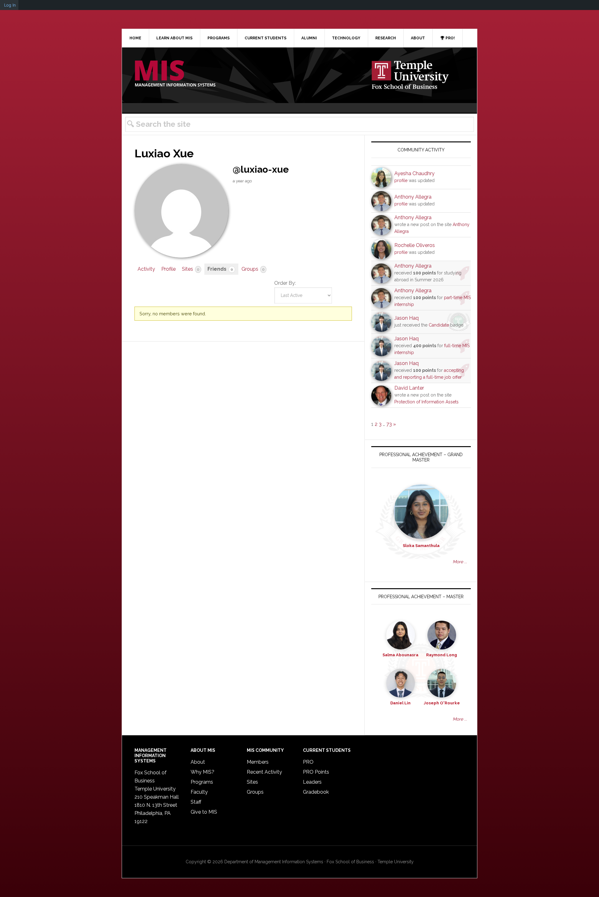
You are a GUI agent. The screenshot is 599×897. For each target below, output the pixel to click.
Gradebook (316, 792)
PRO (308, 762)
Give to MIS (204, 812)
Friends (220, 269)
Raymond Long (441, 655)
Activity (146, 269)
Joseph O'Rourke (442, 703)
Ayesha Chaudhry (414, 173)
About (198, 762)
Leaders (312, 782)
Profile (168, 269)
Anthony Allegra (412, 197)
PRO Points (316, 772)
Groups (252, 269)
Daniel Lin (400, 703)
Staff (196, 802)
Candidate (439, 325)
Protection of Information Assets (426, 401)
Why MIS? (202, 772)
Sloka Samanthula (421, 545)
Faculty (199, 792)
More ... (460, 561)
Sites (190, 269)
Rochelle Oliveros (414, 245)
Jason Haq (406, 318)
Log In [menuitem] (10, 4)
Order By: (285, 283)
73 (389, 424)
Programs (202, 782)
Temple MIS (175, 74)
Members (258, 762)
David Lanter (409, 388)
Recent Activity (264, 772)
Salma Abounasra (400, 655)
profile (400, 180)
